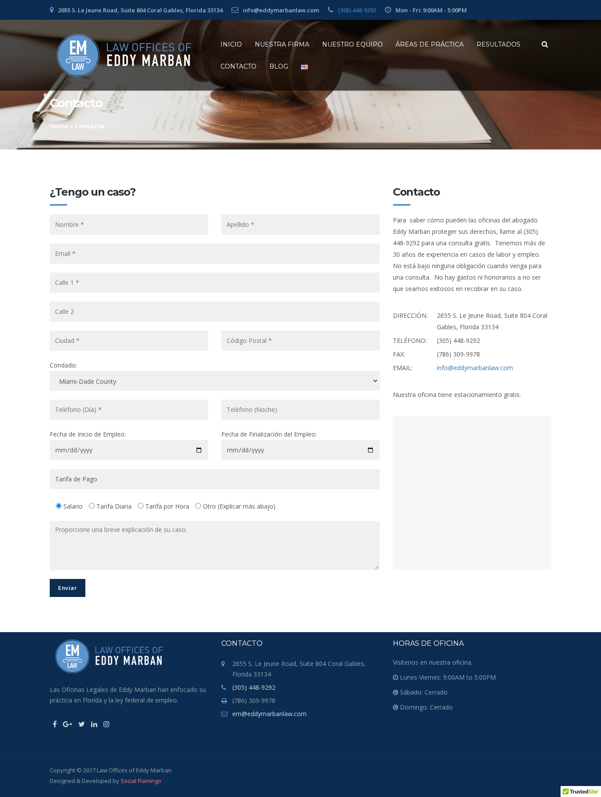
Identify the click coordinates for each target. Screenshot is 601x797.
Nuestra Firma (282, 44)
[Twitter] (81, 724)
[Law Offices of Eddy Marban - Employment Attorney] (124, 55)
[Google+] (67, 724)
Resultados (498, 44)
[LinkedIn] (94, 724)
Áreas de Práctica (430, 44)
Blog (278, 66)
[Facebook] (55, 724)
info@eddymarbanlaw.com (475, 368)
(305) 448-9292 (357, 10)
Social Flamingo (141, 781)
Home (59, 126)
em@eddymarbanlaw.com (269, 714)
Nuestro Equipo (352, 44)
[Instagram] (106, 724)
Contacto (238, 66)
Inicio (231, 44)
